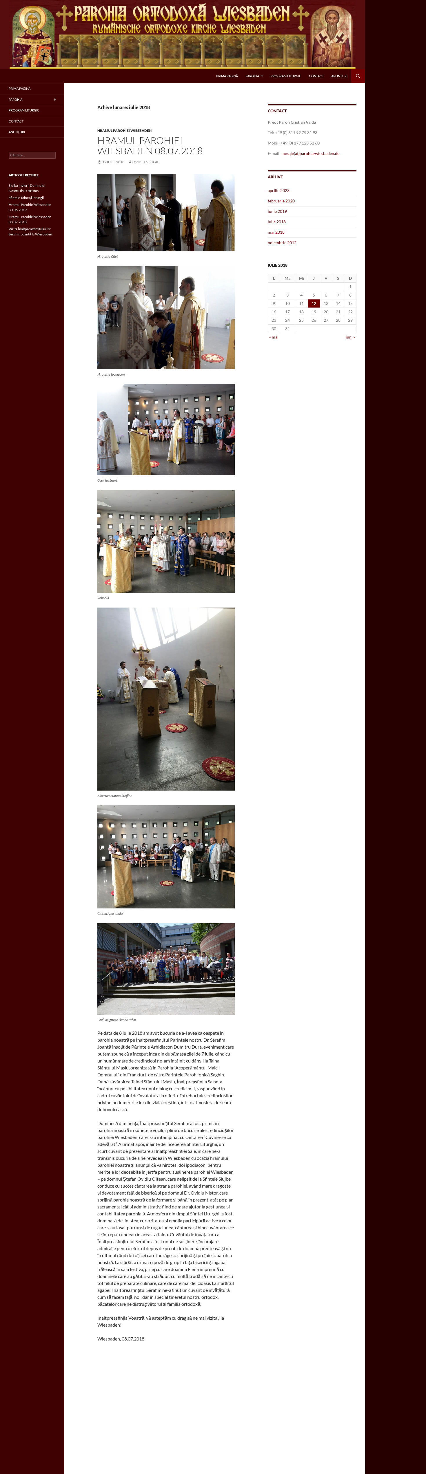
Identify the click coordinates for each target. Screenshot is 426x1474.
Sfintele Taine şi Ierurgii (26, 197)
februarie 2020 (281, 200)
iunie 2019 (277, 211)
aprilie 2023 (279, 190)
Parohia (252, 76)
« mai (273, 336)
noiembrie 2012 (282, 242)
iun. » (350, 336)
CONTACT (316, 76)
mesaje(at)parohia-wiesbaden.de (310, 153)
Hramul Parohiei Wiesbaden (124, 130)
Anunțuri (339, 76)
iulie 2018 (277, 221)
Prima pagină (227, 76)
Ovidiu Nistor (145, 162)
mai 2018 (276, 232)
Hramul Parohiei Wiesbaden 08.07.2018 (150, 145)
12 (314, 303)
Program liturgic (286, 76)
